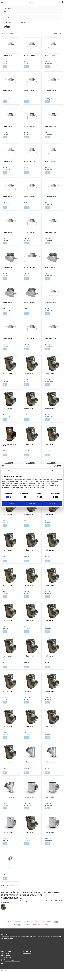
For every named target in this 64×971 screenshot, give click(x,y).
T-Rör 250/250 (49, 585)
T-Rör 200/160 (49, 515)
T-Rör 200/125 (28, 515)
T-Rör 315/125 (28, 621)
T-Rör (4, 11)
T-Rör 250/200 (28, 585)
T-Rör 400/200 (7, 726)
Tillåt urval (32, 503)
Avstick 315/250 (8, 232)
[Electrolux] (46, 924)
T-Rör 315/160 (49, 621)
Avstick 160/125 (50, 91)
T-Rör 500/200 (49, 797)
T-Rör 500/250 (7, 832)
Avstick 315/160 (29, 197)
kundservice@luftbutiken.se (12, 961)
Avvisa (12, 503)
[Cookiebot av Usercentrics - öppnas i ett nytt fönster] (55, 466)
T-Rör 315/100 (7, 621)
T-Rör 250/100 (28, 550)
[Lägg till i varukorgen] (5, 66)
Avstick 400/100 (29, 232)
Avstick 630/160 (29, 338)
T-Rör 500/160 (28, 797)
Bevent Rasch (46, 921)
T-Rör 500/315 (28, 832)
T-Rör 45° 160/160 (8, 797)
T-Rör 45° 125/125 (51, 762)
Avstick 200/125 (50, 126)
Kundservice (3, 970)
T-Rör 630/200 (7, 868)
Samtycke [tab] (11, 470)
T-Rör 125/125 (49, 409)
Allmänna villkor (27, 953)
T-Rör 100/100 (49, 373)
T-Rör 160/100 (49, 444)
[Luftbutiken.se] (32, 2)
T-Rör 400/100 (7, 691)
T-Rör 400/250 (28, 726)
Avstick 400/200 (8, 267)
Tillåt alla (52, 503)
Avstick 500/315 (50, 303)
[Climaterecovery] (17, 924)
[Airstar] (36, 921)
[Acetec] (17, 921)
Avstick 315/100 (50, 161)
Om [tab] (53, 470)
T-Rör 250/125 (49, 550)
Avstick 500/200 (29, 303)
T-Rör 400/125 (28, 691)
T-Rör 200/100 (7, 515)
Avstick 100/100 (8, 55)
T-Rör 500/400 (49, 832)
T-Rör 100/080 (28, 373)
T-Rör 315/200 (7, 656)
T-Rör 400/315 (49, 726)
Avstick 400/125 (50, 232)
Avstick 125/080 (29, 55)
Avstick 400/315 (29, 267)
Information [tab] (32, 470)
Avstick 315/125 (8, 197)
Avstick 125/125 (8, 91)
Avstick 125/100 (50, 55)
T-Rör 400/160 (49, 691)
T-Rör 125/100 (28, 409)
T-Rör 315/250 (28, 656)
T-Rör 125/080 (7, 409)
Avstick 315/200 (50, 197)
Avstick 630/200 (50, 338)
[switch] (24, 497)
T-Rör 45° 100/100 (29, 762)
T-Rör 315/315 (49, 656)
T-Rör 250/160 (7, 585)
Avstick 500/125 (8, 303)
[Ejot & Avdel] (36, 924)
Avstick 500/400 (8, 338)
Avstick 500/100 (50, 267)
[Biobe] (56, 921)
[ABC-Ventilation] (8, 921)
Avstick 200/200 (29, 161)
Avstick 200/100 (29, 126)
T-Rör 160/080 (28, 444)
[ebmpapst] (27, 924)
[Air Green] (27, 921)
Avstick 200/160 (8, 161)
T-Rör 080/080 (7, 373)
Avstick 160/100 (29, 91)
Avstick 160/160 (8, 126)
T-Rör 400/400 (7, 762)
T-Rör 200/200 (7, 550)
